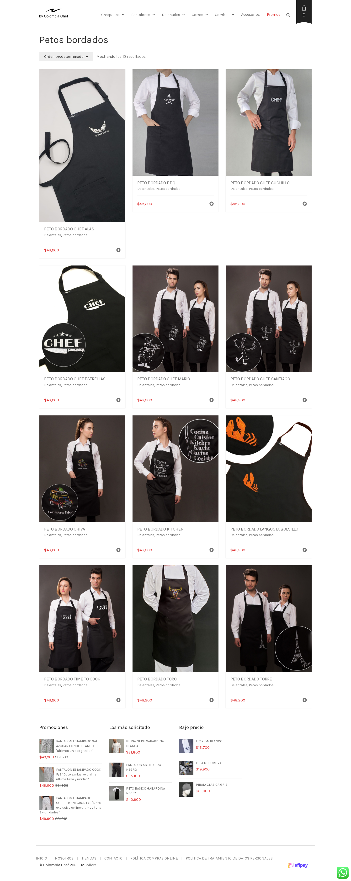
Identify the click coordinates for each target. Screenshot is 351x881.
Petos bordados (75, 235)
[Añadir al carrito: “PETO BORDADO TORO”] (211, 701)
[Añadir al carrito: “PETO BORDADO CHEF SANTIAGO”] (305, 400)
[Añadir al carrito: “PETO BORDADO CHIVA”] (118, 550)
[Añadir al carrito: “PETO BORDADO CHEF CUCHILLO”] (305, 204)
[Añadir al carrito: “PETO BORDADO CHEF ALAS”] (118, 251)
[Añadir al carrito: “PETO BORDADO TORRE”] (305, 701)
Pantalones (140, 14)
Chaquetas (110, 14)
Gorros (197, 14)
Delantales (171, 14)
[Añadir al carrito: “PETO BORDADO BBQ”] (211, 204)
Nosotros (64, 858)
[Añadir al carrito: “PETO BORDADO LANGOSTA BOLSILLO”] (305, 550)
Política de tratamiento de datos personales (229, 858)
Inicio (41, 858)
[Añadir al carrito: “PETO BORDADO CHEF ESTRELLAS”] (118, 400)
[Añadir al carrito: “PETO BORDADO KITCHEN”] (211, 550)
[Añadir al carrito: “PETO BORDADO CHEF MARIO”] (211, 400)
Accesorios (250, 14)
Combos (222, 14)
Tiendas (88, 858)
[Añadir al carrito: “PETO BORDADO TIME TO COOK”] (118, 701)
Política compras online (154, 858)
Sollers (90, 865)
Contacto (113, 858)
